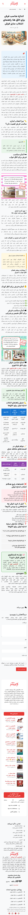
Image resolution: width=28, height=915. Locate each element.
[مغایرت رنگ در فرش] (20, 768)
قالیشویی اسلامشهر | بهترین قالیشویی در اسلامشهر (10, 744)
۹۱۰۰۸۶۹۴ (16, 885)
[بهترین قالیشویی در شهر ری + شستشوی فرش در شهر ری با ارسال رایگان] (20, 720)
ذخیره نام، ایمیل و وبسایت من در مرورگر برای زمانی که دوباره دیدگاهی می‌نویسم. (12, 664)
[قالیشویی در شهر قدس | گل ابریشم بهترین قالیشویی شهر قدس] (20, 736)
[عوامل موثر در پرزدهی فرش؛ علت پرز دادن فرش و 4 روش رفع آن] (20, 775)
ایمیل (25, 647)
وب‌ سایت (24, 655)
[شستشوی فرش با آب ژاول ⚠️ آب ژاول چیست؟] (20, 760)
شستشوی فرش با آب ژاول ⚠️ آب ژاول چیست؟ (10, 759)
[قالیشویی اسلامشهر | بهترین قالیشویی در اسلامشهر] (20, 744)
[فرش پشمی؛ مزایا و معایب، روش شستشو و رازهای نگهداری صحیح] (20, 752)
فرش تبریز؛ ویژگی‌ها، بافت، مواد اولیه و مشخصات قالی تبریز (10, 783)
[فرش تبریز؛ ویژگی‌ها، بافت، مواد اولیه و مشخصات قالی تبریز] (20, 783)
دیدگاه (24, 623)
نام (26, 640)
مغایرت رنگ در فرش (10, 765)
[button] (25, 4)
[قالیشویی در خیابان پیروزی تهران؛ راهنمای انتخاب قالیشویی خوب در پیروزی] (20, 728)
